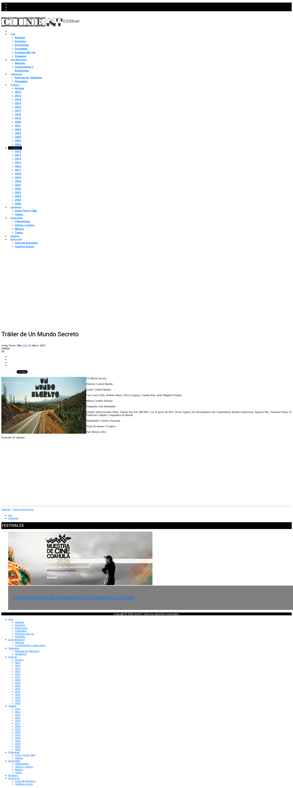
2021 (18, 126)
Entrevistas (22, 45)
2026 (18, 144)
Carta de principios (26, 243)
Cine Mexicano (19, 59)
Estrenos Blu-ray (25, 52)
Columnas (16, 207)
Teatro (19, 233)
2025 (18, 141)
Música (19, 229)
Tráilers (15, 148)
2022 (18, 129)
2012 (18, 92)
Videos (19, 214)
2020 (18, 122)
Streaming (21, 81)
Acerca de (16, 239)
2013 (18, 96)
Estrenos (20, 41)
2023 (18, 133)
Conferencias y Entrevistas (24, 69)
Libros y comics (24, 225)
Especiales (17, 218)
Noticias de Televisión (28, 78)
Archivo (19, 88)
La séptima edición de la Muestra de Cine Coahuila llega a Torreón (74, 598)
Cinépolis (20, 56)
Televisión (16, 74)
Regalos (15, 236)
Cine (13, 34)
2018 (18, 114)
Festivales (21, 49)
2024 (18, 137)
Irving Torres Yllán (26, 211)
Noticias (20, 37)
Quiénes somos (24, 246)
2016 (18, 107)
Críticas (15, 84)
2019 (18, 118)
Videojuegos (22, 221)
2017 (18, 111)
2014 (18, 99)
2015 (18, 103)
